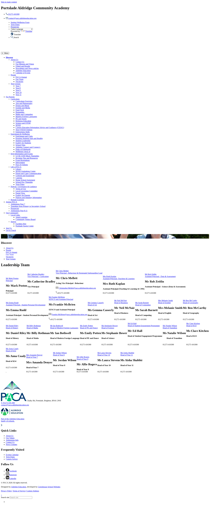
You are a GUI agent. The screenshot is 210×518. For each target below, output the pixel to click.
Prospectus (15, 27)
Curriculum (15, 99)
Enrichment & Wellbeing (20, 134)
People (13, 75)
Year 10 (19, 92)
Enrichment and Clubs (24, 136)
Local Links (15, 215)
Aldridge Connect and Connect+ (28, 147)
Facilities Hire (21, 224)
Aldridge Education (23, 71)
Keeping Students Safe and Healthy (29, 138)
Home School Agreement (25, 180)
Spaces (13, 222)
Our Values (10, 438)
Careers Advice (12, 459)
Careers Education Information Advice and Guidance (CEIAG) (40, 127)
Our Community (12, 213)
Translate (28, 31)
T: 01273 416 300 (8, 403)
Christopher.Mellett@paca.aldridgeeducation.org (77, 288)
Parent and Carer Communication (28, 173)
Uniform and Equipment (25, 176)
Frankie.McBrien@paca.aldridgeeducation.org (69, 314)
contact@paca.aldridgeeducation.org (15, 405)
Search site (5, 497)
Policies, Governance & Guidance (24, 187)
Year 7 (18, 86)
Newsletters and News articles (27, 68)
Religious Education (23, 121)
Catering (19, 178)
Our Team (19, 79)
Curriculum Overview (24, 101)
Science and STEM (23, 123)
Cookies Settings (32, 491)
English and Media (23, 108)
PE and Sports (21, 119)
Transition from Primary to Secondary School (28, 206)
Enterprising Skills (23, 132)
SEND (18, 125)
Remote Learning (17, 200)
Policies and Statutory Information (29, 197)
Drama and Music (22, 106)
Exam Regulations (23, 160)
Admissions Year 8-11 (19, 211)
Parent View (20, 193)
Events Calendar (12, 455)
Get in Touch (11, 230)
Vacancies (19, 81)
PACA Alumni (21, 77)
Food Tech (20, 110)
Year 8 (18, 88)
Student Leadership (23, 141)
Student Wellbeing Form (20, 22)
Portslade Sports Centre (25, 226)
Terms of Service (19, 491)
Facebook (13, 471)
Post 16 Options (22, 165)
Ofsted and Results (23, 66)
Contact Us (20, 62)
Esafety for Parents (23, 195)
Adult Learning (21, 217)
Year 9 (18, 90)
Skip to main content (9, 2)
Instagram (13, 475)
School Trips (20, 145)
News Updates (11, 444)
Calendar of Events (23, 73)
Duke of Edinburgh (23, 149)
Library (18, 169)
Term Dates (15, 25)
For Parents (10, 97)
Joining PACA (11, 202)
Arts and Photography (24, 103)
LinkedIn (12, 479)
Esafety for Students (23, 143)
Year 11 (18, 95)
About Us (14, 60)
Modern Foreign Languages (26, 117)
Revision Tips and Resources (27, 158)
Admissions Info (12, 440)
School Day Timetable (24, 182)
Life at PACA (16, 167)
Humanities (20, 112)
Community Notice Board (25, 219)
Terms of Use (21, 189)
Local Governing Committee (27, 191)
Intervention (20, 162)
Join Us (9, 228)
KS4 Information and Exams (22, 154)
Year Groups (15, 84)
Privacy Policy (6, 491)
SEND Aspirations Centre (25, 171)
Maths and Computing (24, 114)
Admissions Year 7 (18, 204)
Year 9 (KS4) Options (24, 130)
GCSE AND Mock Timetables (27, 156)
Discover (9, 57)
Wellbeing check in (23, 152)
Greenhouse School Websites (49, 487)
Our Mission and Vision (25, 64)
